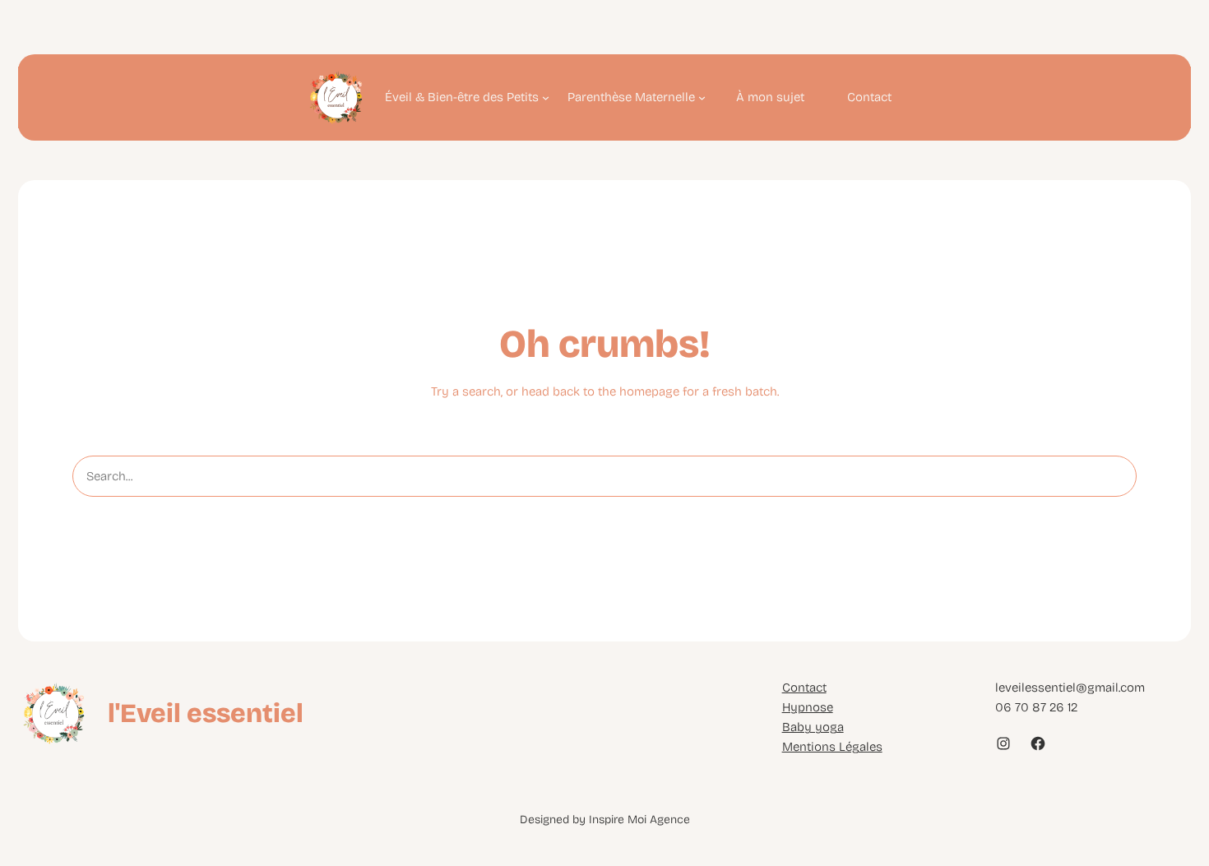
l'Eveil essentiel (205, 713)
